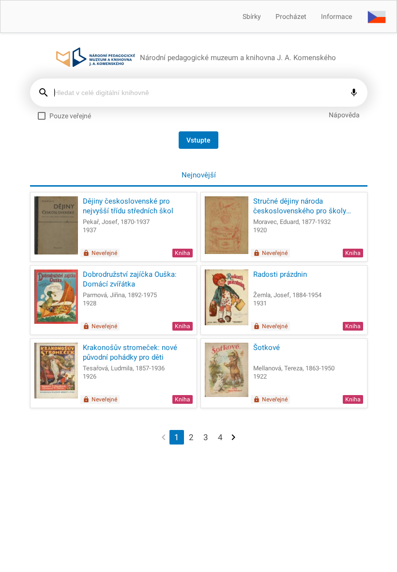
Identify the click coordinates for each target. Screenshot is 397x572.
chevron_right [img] (233, 436)
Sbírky (252, 16)
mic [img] (354, 92)
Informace (336, 16)
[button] (376, 16)
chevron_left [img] (163, 436)
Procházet (290, 16)
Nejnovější (199, 175)
